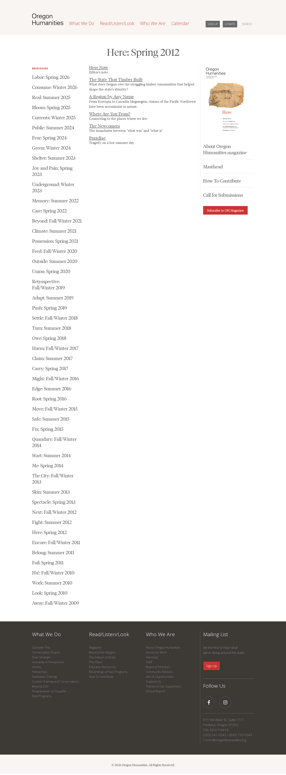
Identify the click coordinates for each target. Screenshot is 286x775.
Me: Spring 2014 (47, 465)
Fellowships (39, 672)
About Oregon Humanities (163, 647)
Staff (149, 662)
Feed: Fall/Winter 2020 (54, 251)
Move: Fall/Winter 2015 (55, 408)
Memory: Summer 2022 (55, 200)
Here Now (98, 67)
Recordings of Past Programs (108, 672)
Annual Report (155, 691)
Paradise (97, 137)
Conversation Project (46, 652)
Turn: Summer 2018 (51, 328)
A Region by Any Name (111, 96)
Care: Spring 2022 (49, 210)
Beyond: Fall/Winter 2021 (57, 220)
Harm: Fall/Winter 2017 (55, 348)
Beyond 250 (40, 686)
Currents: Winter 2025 (54, 117)
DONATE (230, 24)
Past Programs (42, 696)
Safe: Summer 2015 (50, 419)
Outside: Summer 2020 (54, 261)
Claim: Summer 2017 (52, 358)
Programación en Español (49, 691)
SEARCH (247, 24)
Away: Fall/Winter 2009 (55, 603)
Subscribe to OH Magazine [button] (225, 210)
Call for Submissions (223, 195)
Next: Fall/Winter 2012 (54, 512)
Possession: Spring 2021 (55, 241)
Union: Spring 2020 (51, 271)
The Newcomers (104, 125)
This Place (95, 662)
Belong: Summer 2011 (53, 552)
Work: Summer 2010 (52, 582)
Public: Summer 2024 (53, 127)
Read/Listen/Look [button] (117, 23)
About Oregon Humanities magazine (225, 149)
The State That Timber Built (116, 79)
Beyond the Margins (102, 652)
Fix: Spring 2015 (47, 429)
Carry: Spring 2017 (50, 368)
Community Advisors (159, 672)
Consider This (41, 647)
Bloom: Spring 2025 (51, 107)
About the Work (156, 652)
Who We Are (160, 634)
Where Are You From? (109, 113)
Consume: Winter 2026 (54, 87)
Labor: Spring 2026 (50, 77)
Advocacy (152, 657)
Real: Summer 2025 (51, 97)
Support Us (153, 681)
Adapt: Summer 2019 (52, 297)
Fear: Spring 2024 (49, 137)
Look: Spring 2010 (49, 593)
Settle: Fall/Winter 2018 (55, 318)
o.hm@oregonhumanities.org (225, 740)
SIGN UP (213, 24)
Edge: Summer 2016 (51, 388)
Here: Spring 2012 (49, 532)
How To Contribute (222, 180)
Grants (36, 667)
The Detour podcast (102, 657)
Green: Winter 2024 (51, 147)
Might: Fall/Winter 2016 (55, 378)
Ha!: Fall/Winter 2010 (53, 572)
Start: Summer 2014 (51, 455)
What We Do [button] (81, 23)
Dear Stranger (41, 657)
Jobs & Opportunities (160, 676)
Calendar (180, 23)
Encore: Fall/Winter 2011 (56, 542)
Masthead (213, 166)
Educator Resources (102, 667)
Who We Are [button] (152, 23)
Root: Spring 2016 (49, 398)
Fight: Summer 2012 (52, 522)
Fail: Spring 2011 (48, 562)
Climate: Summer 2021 (54, 231)
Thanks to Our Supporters (163, 686)
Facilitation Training (44, 676)
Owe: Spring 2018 (49, 338)
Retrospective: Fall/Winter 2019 (48, 284)
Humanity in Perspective (48, 662)
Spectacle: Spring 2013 (53, 502)
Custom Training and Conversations (55, 681)
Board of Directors (158, 667)
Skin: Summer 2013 (51, 492)
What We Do (46, 634)
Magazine (95, 647)
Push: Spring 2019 (49, 307)
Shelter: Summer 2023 (53, 158)
